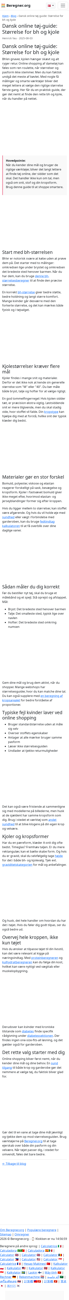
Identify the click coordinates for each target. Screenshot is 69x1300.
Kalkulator (60, 1264)
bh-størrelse (26, 292)
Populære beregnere (41, 1230)
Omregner (22, 1234)
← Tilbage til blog (14, 1164)
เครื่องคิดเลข (8, 1281)
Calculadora (8, 1250)
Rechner (6, 1277)
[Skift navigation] (63, 5)
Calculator (7, 1255)
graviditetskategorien (17, 865)
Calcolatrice (49, 1246)
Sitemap (5, 1234)
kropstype (51, 412)
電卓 (63, 1281)
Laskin (32, 1272)
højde (59, 856)
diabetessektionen (40, 1036)
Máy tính (51, 1272)
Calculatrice (8, 1264)
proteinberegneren (44, 958)
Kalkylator (14, 1272)
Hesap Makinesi (35, 1264)
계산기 (11, 1286)
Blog (13, 16)
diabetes (28, 1031)
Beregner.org (33, 1141)
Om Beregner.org (12, 1230)
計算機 (28, 1281)
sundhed (8, 517)
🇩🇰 (50, 5)
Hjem (5, 16)
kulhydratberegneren (17, 962)
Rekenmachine (29, 1277)
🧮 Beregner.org (16, 5)
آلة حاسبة (53, 1277)
